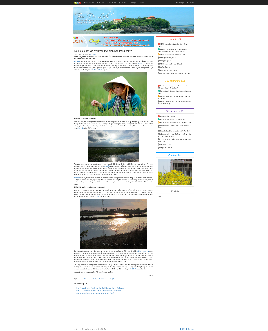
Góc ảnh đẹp (174, 155)
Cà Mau (77, 61)
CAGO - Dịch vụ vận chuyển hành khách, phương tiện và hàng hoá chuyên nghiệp (172, 50)
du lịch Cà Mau (97, 70)
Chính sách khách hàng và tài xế (171, 64)
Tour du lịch (90, 3)
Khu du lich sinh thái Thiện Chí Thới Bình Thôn (175, 122)
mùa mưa (89, 279)
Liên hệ (191, 3)
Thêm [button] (141, 3)
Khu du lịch (112, 3)
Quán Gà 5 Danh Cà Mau (168, 70)
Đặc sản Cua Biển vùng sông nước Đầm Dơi (174, 131)
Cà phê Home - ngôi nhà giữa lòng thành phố (175, 73)
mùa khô (140, 63)
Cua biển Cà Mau (166, 144)
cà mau (107, 279)
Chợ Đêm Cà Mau (166, 148)
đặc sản (107, 166)
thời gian (96, 279)
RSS (183, 329)
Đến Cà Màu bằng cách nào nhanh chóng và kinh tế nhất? (95, 293)
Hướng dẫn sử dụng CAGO (169, 58)
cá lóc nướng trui (143, 251)
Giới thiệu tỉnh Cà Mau (167, 116)
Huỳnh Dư (93, 54)
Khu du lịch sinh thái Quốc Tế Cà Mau (172, 119)
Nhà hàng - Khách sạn (128, 3)
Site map (190, 329)
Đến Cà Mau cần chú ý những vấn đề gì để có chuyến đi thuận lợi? (98, 290)
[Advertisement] (113, 309)
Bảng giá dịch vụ (165, 61)
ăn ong (97, 196)
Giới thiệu (180, 3)
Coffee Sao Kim (165, 67)
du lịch (112, 279)
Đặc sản (101, 3)
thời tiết (101, 279)
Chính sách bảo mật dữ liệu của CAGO (173, 54)
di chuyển (80, 128)
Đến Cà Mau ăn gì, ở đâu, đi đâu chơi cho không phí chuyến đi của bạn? (100, 288)
